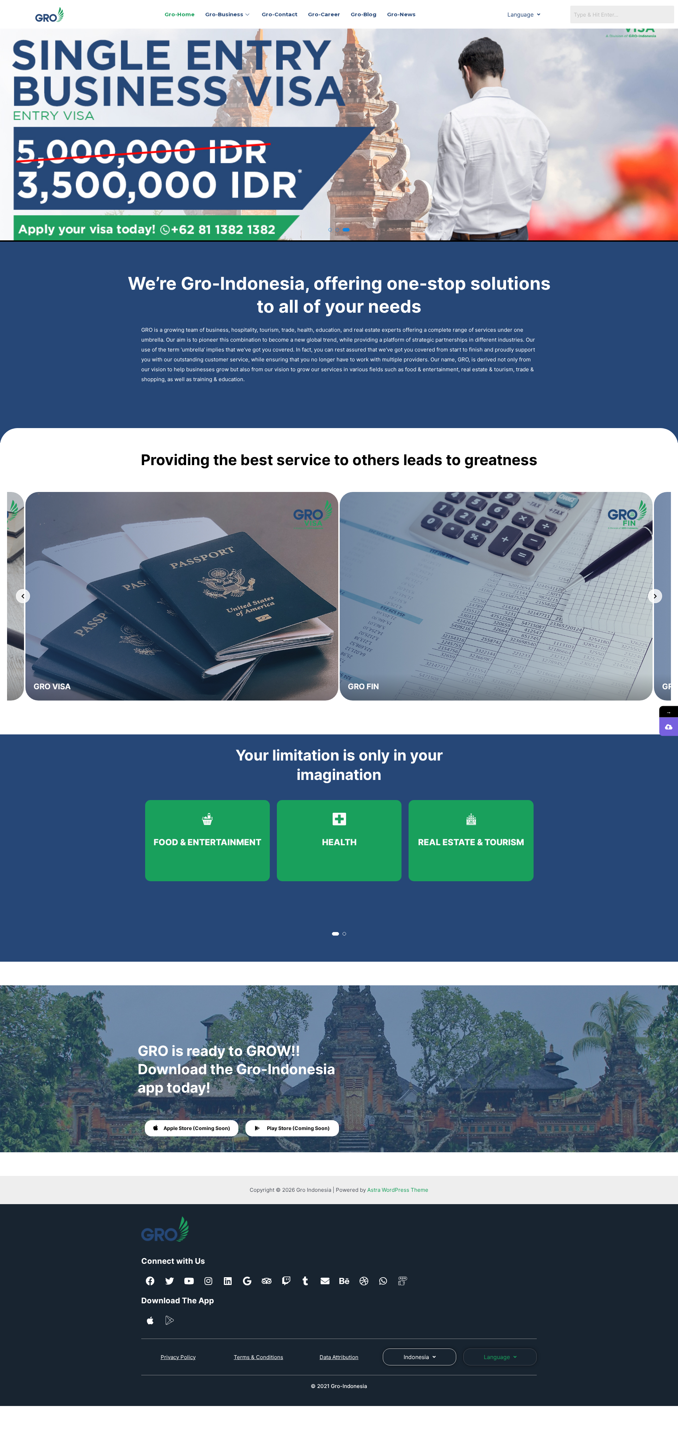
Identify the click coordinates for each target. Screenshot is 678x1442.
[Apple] (150, 1320)
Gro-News (401, 14)
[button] (330, 230)
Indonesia (416, 1356)
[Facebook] (150, 1281)
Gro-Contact (279, 14)
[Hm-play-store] (169, 1320)
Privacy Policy (178, 1357)
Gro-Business (224, 14)
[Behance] (344, 1281)
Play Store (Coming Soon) (298, 1128)
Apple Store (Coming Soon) (196, 1128)
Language (520, 14)
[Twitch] (286, 1281)
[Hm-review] (402, 1281)
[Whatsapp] (383, 1281)
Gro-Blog (363, 14)
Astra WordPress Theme (397, 1189)
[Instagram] (208, 1281)
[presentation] (12, 137)
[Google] (247, 1281)
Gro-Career (324, 14)
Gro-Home (180, 14)
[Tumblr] (305, 1281)
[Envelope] (325, 1281)
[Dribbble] (364, 1281)
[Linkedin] (228, 1281)
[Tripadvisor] (266, 1281)
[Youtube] (189, 1281)
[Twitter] (169, 1281)
